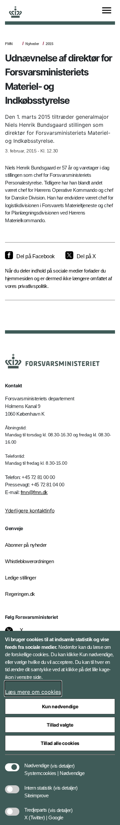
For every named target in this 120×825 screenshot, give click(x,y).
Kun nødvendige (60, 706)
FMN (9, 44)
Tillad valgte (60, 725)
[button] (62, 762)
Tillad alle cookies (60, 743)
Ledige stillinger (20, 577)
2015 (49, 44)
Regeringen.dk (20, 594)
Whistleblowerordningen (29, 561)
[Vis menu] (107, 11)
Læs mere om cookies (33, 692)
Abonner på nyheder (26, 545)
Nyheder (32, 44)
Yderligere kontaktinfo (29, 510)
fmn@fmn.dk (34, 492)
